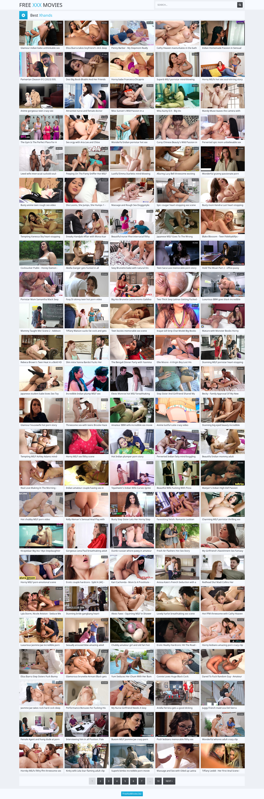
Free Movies (40, 4)
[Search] (240, 5)
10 (158, 781)
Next (169, 781)
